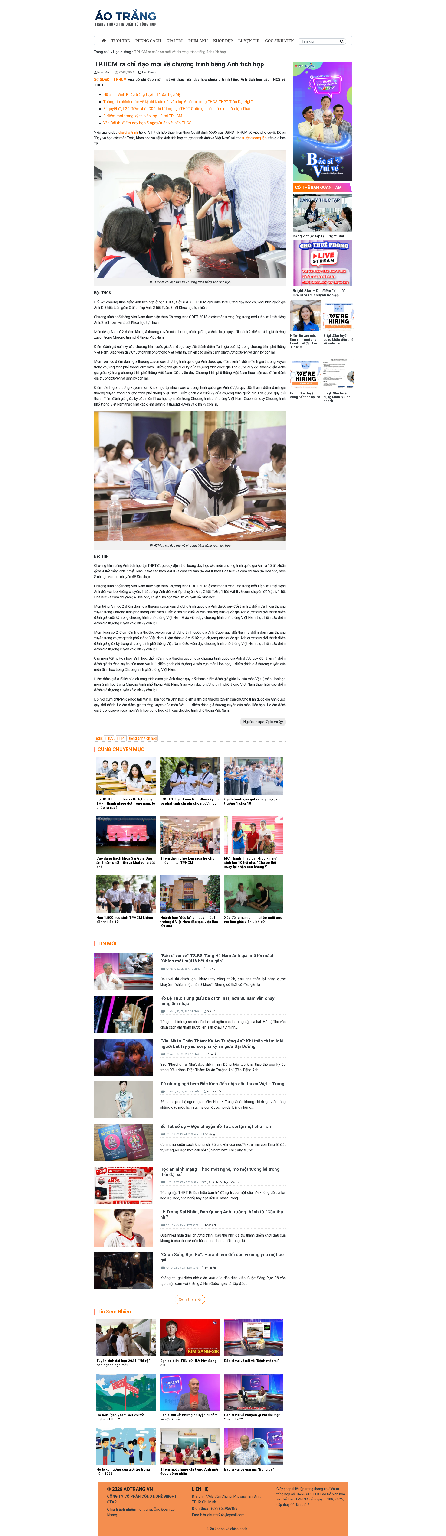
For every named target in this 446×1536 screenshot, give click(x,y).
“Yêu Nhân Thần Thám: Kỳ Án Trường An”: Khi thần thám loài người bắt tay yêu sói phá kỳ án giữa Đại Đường (221, 1043)
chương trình (128, 132)
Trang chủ (102, 52)
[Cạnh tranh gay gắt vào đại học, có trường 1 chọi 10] (253, 775)
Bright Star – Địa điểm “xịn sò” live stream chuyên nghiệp (319, 293)
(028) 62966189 (224, 1508)
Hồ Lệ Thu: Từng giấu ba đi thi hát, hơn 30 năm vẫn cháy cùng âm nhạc (217, 1001)
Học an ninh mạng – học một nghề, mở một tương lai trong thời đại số (219, 1171)
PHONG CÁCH (148, 41)
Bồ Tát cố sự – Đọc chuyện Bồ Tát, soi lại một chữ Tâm (216, 1126)
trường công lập (254, 138)
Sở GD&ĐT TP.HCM (110, 79)
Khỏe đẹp (223, 41)
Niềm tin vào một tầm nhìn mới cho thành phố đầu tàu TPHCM (303, 341)
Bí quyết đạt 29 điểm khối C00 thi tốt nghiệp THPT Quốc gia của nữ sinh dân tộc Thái (176, 108)
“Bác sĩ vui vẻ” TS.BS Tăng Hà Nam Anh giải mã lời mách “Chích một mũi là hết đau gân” (217, 958)
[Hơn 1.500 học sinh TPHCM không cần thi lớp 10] (126, 894)
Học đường (122, 52)
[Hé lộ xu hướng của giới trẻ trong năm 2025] (126, 1446)
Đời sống (209, 1134)
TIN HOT (212, 968)
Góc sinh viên (279, 41)
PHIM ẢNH (198, 41)
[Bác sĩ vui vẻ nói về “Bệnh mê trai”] (253, 1337)
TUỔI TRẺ (121, 41)
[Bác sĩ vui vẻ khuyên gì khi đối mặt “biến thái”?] (253, 1392)
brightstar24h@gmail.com (223, 1515)
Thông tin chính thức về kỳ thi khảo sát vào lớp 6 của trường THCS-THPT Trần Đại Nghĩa (178, 101)
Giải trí (175, 41)
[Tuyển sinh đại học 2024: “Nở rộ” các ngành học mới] (126, 1337)
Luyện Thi (248, 41)
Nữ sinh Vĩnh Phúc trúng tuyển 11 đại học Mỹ (142, 94)
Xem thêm (188, 1299)
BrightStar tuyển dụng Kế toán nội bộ (305, 395)
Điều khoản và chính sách (227, 1529)
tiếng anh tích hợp (143, 738)
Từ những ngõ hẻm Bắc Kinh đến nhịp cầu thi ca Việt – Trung (222, 1083)
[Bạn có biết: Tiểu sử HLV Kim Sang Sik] (190, 1337)
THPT (121, 738)
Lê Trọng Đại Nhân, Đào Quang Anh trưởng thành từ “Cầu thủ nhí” (221, 1214)
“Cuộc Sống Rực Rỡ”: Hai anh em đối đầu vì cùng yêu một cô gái (222, 1257)
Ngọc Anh (104, 72)
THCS (109, 738)
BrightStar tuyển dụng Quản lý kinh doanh (336, 397)
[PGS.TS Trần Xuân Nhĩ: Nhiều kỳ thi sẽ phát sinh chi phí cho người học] (190, 775)
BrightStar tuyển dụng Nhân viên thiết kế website (338, 339)
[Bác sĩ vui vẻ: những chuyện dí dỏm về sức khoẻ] (190, 1392)
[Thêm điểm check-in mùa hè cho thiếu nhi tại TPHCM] (190, 834)
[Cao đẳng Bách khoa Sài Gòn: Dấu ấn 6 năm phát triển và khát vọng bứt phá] (126, 834)
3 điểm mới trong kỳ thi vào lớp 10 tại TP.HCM (142, 116)
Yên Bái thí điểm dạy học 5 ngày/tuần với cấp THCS (147, 122)
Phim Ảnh (213, 1054)
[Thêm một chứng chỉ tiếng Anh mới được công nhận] (190, 1446)
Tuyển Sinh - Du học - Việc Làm (223, 1182)
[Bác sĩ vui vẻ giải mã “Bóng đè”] (253, 1446)
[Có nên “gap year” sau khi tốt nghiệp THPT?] (126, 1392)
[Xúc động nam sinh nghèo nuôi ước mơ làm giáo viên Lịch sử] (253, 894)
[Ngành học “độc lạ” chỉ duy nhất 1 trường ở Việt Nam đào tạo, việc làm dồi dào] (190, 894)
